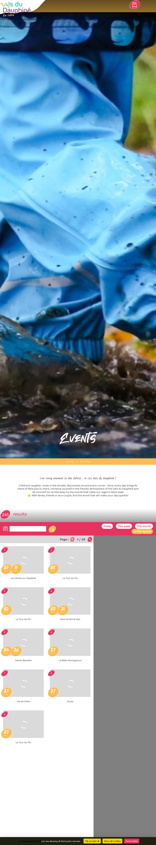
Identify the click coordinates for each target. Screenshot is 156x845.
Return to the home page (15, 9)
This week (124, 526)
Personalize (132, 841)
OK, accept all (92, 841)
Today (107, 526)
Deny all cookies (112, 841)
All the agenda (142, 531)
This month (144, 526)
